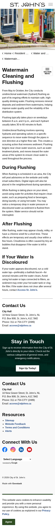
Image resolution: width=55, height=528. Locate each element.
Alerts (8, 431)
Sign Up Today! (27, 368)
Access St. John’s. (27, 290)
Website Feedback (15, 424)
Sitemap (9, 420)
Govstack (17, 483)
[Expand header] (50, 4)
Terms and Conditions (17, 427)
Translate (10, 463)
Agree (8, 522)
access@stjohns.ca (20, 325)
